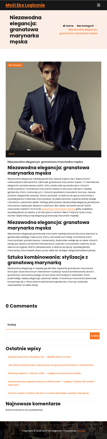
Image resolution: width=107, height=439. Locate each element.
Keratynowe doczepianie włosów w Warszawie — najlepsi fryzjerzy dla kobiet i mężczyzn (51, 383)
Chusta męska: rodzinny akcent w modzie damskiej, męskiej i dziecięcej (48, 393)
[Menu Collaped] (98, 5)
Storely (81, 430)
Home (69, 26)
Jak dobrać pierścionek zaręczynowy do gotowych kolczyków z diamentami (51, 365)
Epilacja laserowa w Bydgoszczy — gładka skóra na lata (39, 356)
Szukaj (11, 324)
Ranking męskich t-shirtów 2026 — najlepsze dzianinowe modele (44, 373)
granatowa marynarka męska (58, 209)
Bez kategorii (85, 26)
